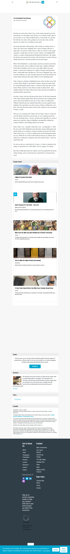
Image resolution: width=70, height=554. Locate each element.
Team (24, 452)
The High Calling (41, 459)
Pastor (38, 485)
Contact (25, 467)
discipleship (17, 399)
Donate (19, 11)
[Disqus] (35, 329)
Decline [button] (55, 549)
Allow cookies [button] (63, 549)
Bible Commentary (41, 447)
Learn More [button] (46, 550)
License (25, 462)
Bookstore (26, 465)
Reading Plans (40, 462)
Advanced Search (27, 474)
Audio (38, 467)
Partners (25, 460)
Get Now (15, 388)
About (14, 11)
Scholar (38, 488)
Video (38, 464)
